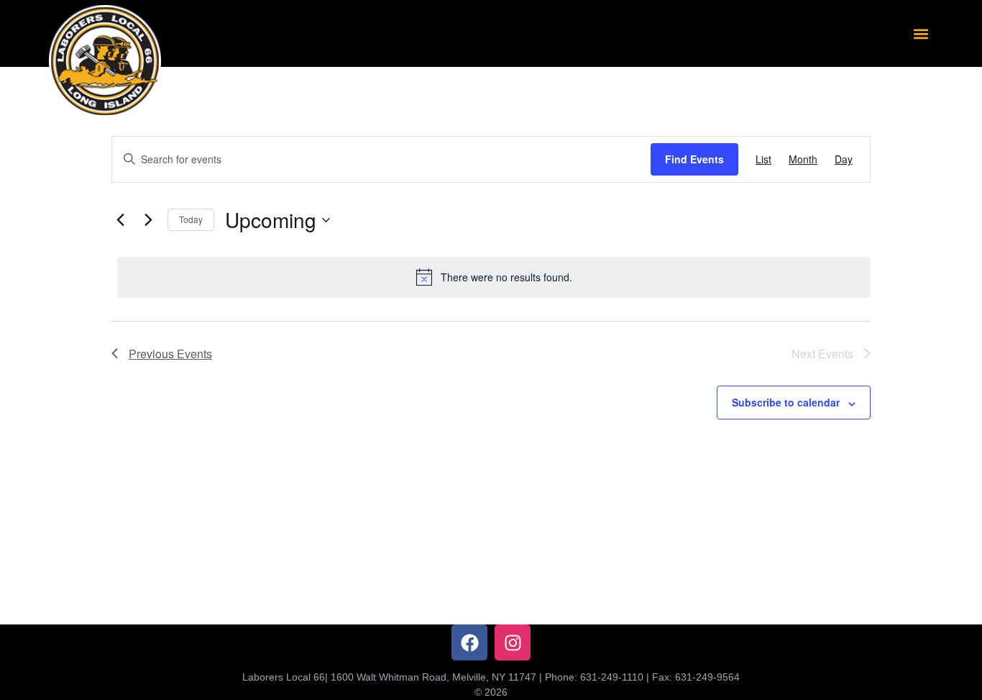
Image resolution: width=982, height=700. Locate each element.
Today (191, 219)
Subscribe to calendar (786, 402)
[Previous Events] (120, 220)
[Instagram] (513, 642)
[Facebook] (469, 642)
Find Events (694, 159)
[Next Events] (148, 220)
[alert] (494, 277)
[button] (921, 33)
